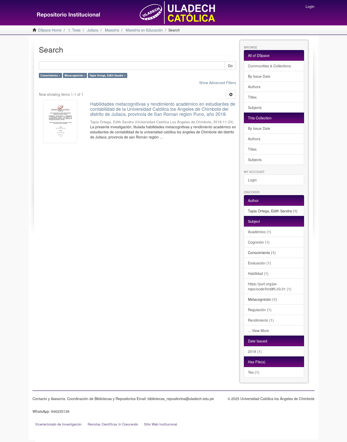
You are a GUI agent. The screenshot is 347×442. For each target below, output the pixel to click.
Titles (252, 97)
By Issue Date (259, 76)
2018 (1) (255, 351)
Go (230, 65)
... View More (258, 330)
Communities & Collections (269, 65)
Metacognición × (75, 75)
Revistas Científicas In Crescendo (113, 424)
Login (252, 179)
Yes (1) (253, 372)
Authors (254, 86)
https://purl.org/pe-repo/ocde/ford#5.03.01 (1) (269, 286)
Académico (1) (259, 231)
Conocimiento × (50, 75)
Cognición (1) (259, 242)
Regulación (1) (260, 309)
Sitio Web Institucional (160, 424)
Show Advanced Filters (217, 82)
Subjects (255, 107)
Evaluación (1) (259, 262)
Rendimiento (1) (261, 320)
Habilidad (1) (258, 273)
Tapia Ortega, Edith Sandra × (107, 75)
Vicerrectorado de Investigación (58, 424)
